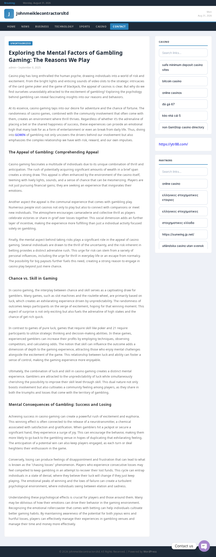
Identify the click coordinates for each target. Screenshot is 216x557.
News (25, 26)
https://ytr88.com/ (173, 144)
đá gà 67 (168, 104)
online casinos (172, 92)
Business (42, 26)
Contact (119, 26)
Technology (64, 26)
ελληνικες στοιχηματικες (180, 211)
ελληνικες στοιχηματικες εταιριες (180, 197)
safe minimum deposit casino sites (182, 67)
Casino (101, 26)
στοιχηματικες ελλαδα (178, 222)
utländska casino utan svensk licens (183, 248)
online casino (171, 183)
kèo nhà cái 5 (171, 115)
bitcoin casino (171, 81)
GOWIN (20, 135)
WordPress (150, 551)
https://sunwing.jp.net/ (178, 234)
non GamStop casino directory (183, 127)
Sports (84, 26)
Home (11, 26)
